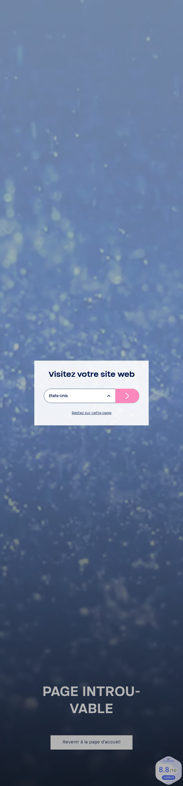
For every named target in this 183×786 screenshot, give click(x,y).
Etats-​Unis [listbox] (58, 396)
